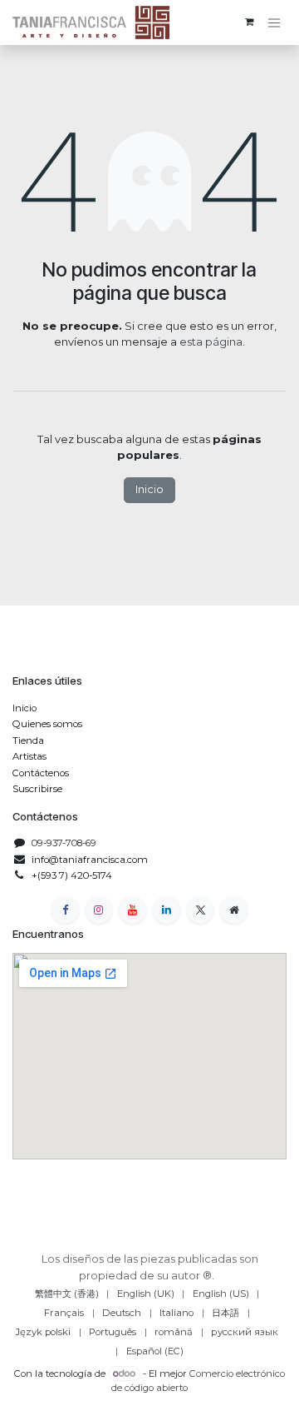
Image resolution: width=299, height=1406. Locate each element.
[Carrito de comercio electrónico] (250, 22)
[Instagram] (99, 910)
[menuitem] (67, 1294)
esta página (211, 341)
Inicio (149, 489)
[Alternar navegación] (274, 23)
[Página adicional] (234, 910)
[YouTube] (132, 910)
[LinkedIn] (166, 910)
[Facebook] (65, 910)
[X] (200, 910)
